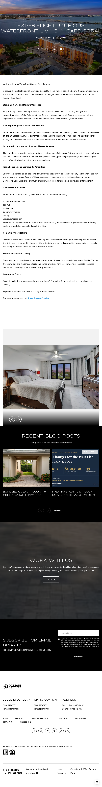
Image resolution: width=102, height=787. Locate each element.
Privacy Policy (65, 648)
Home (5, 718)
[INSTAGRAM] (40, 730)
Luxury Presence (61, 771)
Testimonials (80, 718)
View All (57, 510)
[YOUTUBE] (47, 730)
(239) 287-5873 (40, 705)
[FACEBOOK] (34, 730)
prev (12, 419)
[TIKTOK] (61, 730)
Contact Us (8, 722)
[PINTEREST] (54, 730)
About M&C (20, 718)
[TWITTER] (67, 730)
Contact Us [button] (51, 579)
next (19, 419)
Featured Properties (40, 718)
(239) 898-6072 (9, 705)
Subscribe (78, 656)
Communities (62, 718)
